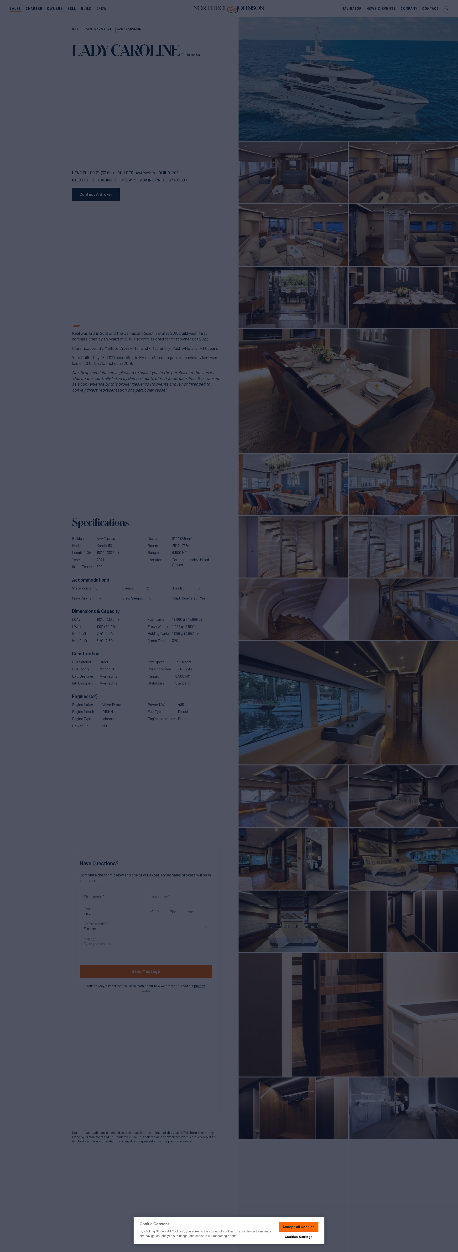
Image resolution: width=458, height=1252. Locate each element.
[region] (229, 1230)
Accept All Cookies (298, 1226)
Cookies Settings (298, 1237)
